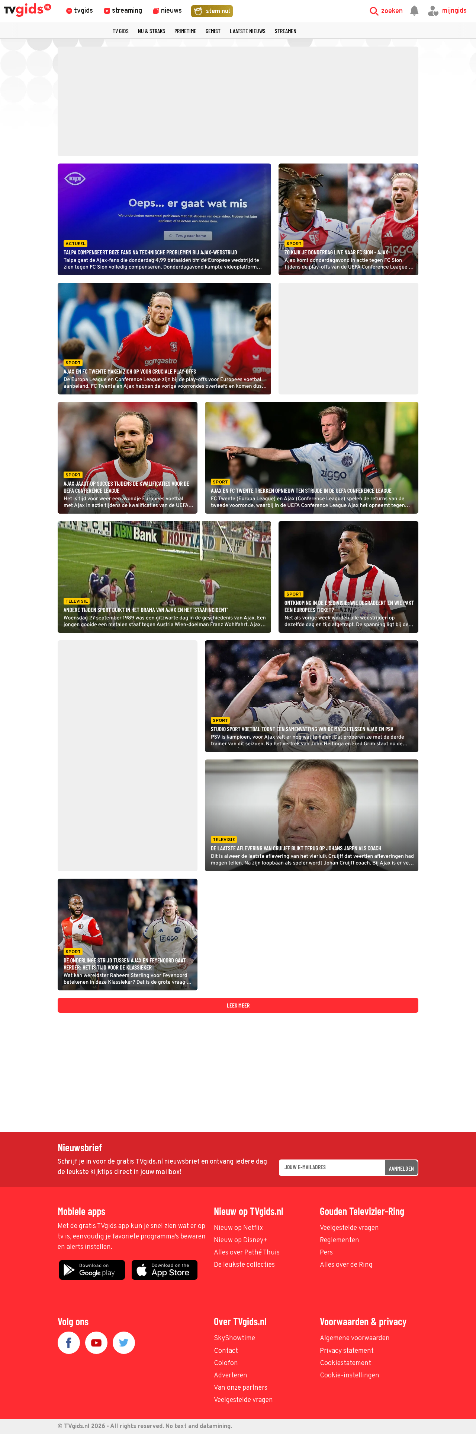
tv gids (121, 30)
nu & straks (151, 30)
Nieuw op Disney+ (241, 1240)
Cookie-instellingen (349, 1375)
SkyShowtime (234, 1338)
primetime (185, 30)
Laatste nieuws (248, 30)
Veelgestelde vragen (349, 1228)
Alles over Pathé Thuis (247, 1253)
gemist (213, 30)
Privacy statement (347, 1351)
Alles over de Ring (346, 1265)
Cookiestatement (345, 1363)
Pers (326, 1253)
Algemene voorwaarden (355, 1338)
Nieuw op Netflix (238, 1228)
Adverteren (230, 1375)
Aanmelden (401, 1168)
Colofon (226, 1363)
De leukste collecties (244, 1265)
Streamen (285, 30)
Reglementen (339, 1240)
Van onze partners (240, 1388)
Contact (226, 1351)
